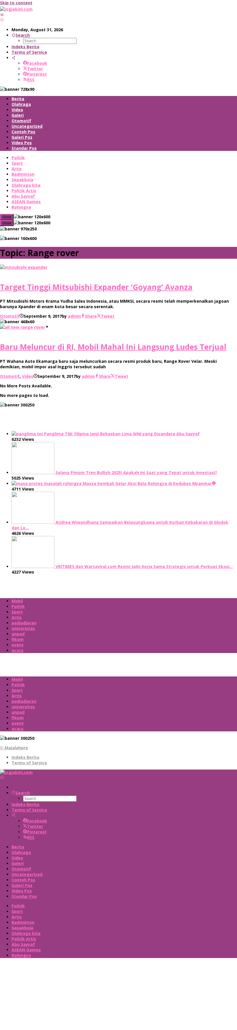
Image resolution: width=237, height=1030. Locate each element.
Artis (17, 617)
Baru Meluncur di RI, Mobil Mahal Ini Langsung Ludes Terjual (113, 347)
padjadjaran (24, 623)
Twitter (35, 68)
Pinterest (37, 74)
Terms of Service (29, 762)
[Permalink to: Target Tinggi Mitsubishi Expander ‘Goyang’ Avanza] (23, 267)
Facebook (37, 63)
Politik (18, 606)
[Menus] (2, 14)
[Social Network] (14, 57)
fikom (18, 639)
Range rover (12, 272)
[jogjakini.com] (16, 9)
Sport (17, 612)
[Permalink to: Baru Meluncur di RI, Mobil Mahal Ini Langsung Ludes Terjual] (22, 327)
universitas (23, 628)
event (18, 645)
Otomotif (10, 316)
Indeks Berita (25, 757)
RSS (30, 79)
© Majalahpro (14, 747)
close (6, 217)
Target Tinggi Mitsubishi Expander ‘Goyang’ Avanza (96, 287)
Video (28, 376)
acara (17, 650)
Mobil (17, 601)
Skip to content (16, 2)
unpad (18, 634)
